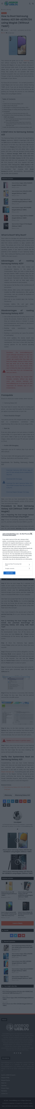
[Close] (31, 534)
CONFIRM (9, 573)
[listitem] (17, 564)
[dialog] (17, 554)
